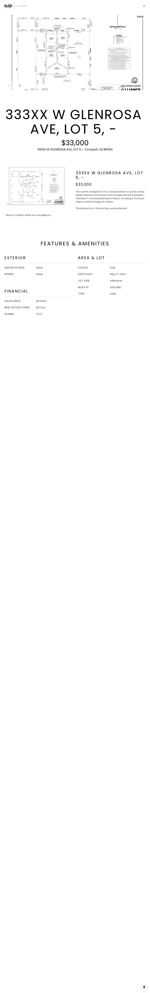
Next (19, 85)
